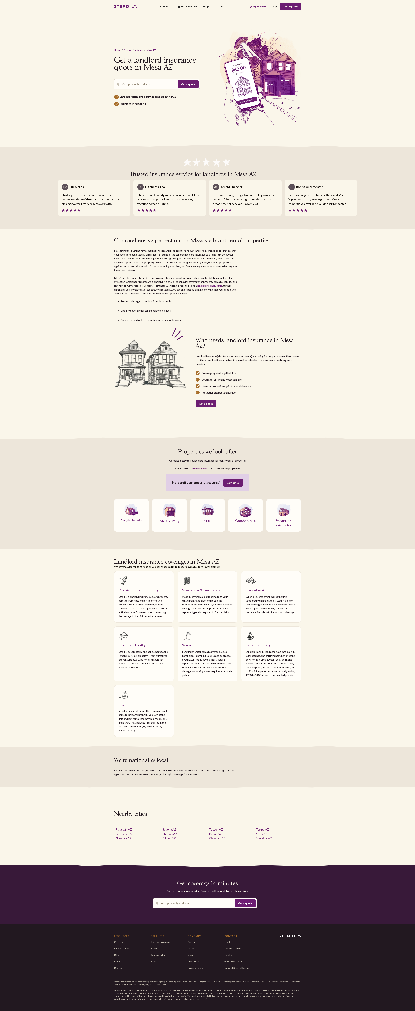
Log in (227, 941)
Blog (116, 954)
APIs (153, 961)
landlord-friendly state (209, 285)
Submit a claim (232, 948)
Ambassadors (158, 954)
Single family (131, 519)
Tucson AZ (216, 829)
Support (208, 6)
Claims (221, 6)
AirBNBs (195, 468)
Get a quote (290, 6)
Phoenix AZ (169, 834)
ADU (207, 520)
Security (192, 954)
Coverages (120, 941)
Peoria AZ (215, 834)
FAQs (117, 961)
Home (117, 50)
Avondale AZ (264, 838)
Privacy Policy (195, 967)
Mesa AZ (151, 50)
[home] (125, 6)
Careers (192, 941)
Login (275, 6)
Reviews (118, 967)
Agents (155, 948)
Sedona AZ (169, 829)
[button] (166, 6)
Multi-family (169, 520)
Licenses (192, 948)
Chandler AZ (217, 838)
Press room (194, 961)
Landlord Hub (122, 948)
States (127, 50)
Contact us (233, 482)
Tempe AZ (262, 829)
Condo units (245, 520)
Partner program (160, 941)
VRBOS (205, 468)
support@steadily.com (236, 967)
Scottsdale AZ (125, 834)
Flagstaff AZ (124, 829)
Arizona (139, 50)
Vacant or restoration (283, 522)
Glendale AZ (123, 838)
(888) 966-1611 (259, 6)
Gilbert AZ (169, 838)
